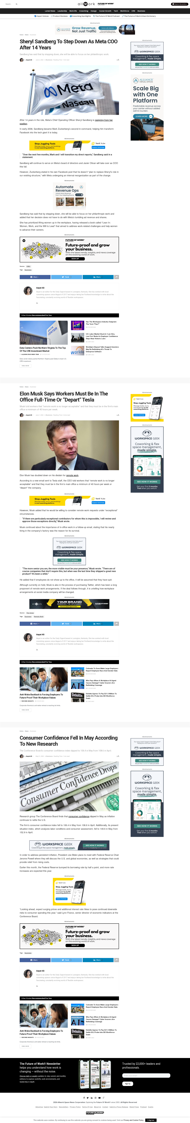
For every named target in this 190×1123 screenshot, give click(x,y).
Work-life (73, 11)
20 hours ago (91, 674)
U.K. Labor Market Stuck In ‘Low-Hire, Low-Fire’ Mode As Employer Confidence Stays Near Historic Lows (102, 336)
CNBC (28, 266)
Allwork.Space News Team (30, 354)
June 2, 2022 (40, 60)
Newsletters (63, 1107)
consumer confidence (79, 816)
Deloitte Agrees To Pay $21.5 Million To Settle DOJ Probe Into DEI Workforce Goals (101, 696)
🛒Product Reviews (59, 16)
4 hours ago (40, 701)
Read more (25, 366)
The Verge (30, 613)
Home (21, 35)
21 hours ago (91, 688)
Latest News (50, 11)
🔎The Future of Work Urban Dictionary (139, 16)
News (26, 35)
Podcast (143, 1107)
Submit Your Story (51, 1107)
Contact (105, 1107)
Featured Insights (28, 701)
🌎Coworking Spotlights (80, 16)
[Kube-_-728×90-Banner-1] (69, 145)
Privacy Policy (75, 1107)
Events (150, 1107)
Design (94, 11)
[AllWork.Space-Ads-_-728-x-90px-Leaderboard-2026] (95, 29)
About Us (97, 1107)
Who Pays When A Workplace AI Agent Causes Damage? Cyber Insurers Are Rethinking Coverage (101, 683)
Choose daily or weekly (29, 1076)
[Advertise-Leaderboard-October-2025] (69, 603)
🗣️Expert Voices (41, 16)
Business (141, 11)
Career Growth (105, 11)
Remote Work (38, 616)
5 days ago (90, 354)
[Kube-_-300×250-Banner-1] (147, 408)
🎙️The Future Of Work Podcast (106, 16)
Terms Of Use (87, 1107)
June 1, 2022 (40, 415)
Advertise (39, 1107)
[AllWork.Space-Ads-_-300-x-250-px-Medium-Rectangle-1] (69, 196)
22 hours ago (91, 327)
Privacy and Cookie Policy (133, 1120)
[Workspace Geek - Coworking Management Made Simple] (147, 55)
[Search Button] (16, 4)
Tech (116, 11)
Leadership (62, 11)
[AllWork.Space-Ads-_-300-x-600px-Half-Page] (147, 107)
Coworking (83, 11)
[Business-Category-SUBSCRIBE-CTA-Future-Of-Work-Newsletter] (69, 249)
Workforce (124, 11)
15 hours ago (45, 354)
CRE (133, 11)
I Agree (150, 1120)
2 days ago (90, 341)
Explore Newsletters (180, 4)
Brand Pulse (134, 1107)
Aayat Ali (29, 60)
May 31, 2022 (40, 756)
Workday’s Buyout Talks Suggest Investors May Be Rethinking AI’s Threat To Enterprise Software (102, 349)
